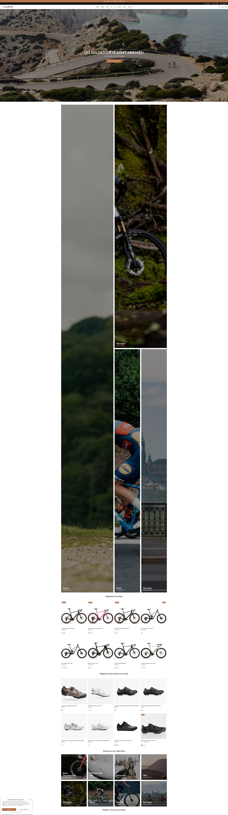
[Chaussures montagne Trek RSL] (153, 726)
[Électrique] (154, 470)
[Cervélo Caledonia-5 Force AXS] (153, 649)
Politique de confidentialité (16, 812)
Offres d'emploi (216, 3)
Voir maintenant (114, 61)
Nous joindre (207, 3)
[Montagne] (141, 226)
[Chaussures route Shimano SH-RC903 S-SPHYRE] (74, 726)
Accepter (9, 809)
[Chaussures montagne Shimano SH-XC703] (153, 691)
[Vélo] (154, 767)
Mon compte (223, 3)
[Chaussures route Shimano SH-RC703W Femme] (100, 726)
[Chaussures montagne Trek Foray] (74, 691)
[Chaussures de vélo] (100, 767)
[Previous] (2, 55)
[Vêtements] (127, 767)
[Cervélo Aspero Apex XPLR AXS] (100, 614)
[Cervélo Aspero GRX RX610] (74, 614)
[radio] (62, 633)
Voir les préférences (24, 809)
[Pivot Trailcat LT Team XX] (153, 614)
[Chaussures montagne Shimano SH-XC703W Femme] (127, 691)
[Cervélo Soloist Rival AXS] (127, 649)
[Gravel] (87, 348)
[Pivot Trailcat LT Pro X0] (74, 649)
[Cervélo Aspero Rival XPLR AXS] (127, 614)
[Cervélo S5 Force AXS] (100, 649)
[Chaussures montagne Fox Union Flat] (127, 726)
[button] (30, 799)
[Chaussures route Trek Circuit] (100, 691)
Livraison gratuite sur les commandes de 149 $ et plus (114, 1)
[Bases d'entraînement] (74, 767)
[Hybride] (127, 794)
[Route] (127, 470)
